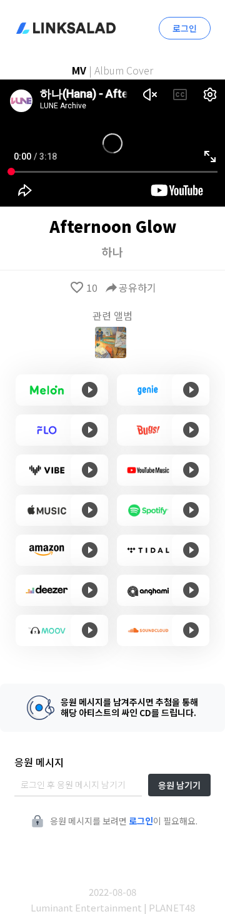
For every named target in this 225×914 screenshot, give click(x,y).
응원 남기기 (179, 785)
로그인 (184, 28)
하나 (112, 252)
